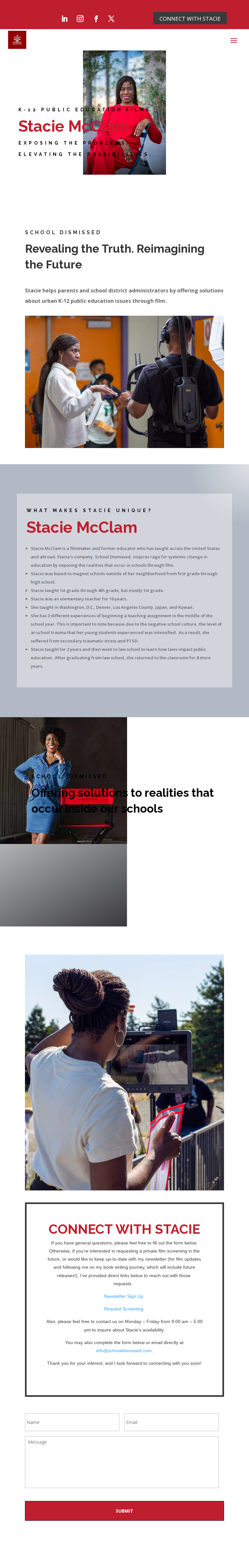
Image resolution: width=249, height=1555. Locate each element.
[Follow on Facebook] (96, 18)
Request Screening (124, 1308)
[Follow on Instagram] (80, 19)
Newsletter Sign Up (124, 1296)
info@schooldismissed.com (124, 1350)
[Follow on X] (111, 19)
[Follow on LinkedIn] (64, 18)
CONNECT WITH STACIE (190, 18)
